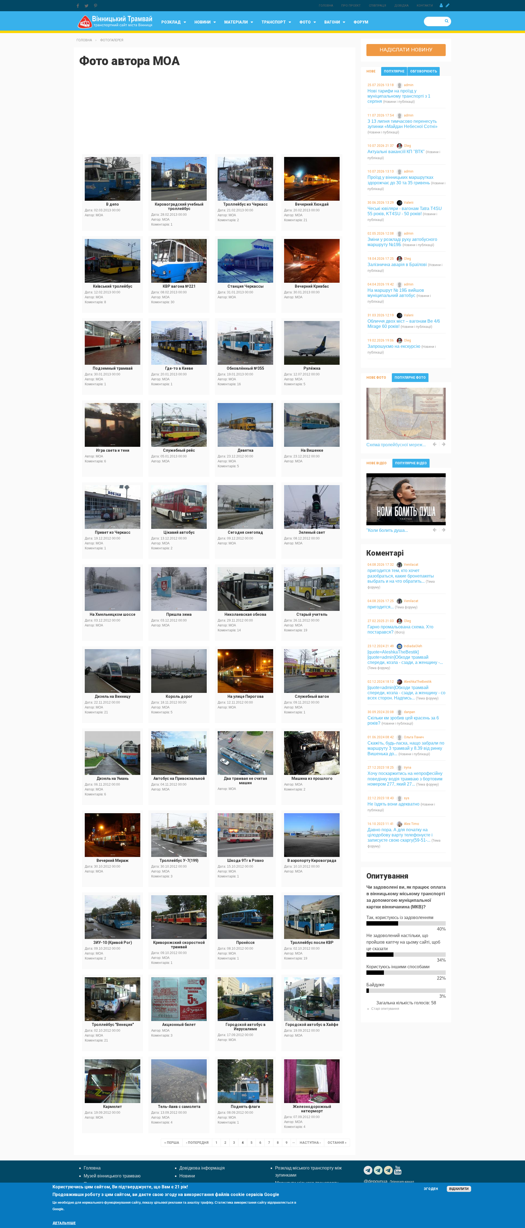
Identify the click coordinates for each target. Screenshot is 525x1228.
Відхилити (459, 1189)
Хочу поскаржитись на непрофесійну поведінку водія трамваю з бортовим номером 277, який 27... (405, 778)
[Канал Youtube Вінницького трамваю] (398, 1170)
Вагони (332, 22)
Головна (326, 5)
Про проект (351, 5)
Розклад (171, 22)
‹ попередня (197, 1143)
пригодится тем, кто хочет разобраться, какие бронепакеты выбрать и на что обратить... (401, 575)
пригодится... (381, 607)
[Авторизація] (441, 5)
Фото (305, 22)
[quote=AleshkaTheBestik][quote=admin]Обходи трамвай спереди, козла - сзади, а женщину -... (405, 657)
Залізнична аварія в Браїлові (397, 264)
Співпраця (377, 5)
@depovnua (375, 1181)
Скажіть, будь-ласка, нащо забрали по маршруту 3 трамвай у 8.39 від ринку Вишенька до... (406, 748)
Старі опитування (385, 1009)
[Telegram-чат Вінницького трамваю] (379, 1170)
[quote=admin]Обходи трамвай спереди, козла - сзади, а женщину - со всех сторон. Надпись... (406, 692)
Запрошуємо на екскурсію (394, 346)
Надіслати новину (406, 49)
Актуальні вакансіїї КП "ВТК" (396, 151)
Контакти (425, 5)
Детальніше (64, 1223)
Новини (202, 22)
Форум (361, 22)
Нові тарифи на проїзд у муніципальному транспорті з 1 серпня (399, 96)
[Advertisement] (214, 113)
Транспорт (273, 22)
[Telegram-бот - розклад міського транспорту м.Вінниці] (389, 1170)
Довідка (401, 5)
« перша (171, 1143)
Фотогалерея (111, 40)
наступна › (310, 1143)
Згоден (431, 1189)
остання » (337, 1143)
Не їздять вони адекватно (393, 804)
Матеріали (236, 22)
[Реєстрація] (447, 5)
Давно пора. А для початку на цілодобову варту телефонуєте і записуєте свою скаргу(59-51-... (400, 834)
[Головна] (115, 21)
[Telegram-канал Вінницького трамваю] (369, 1170)
